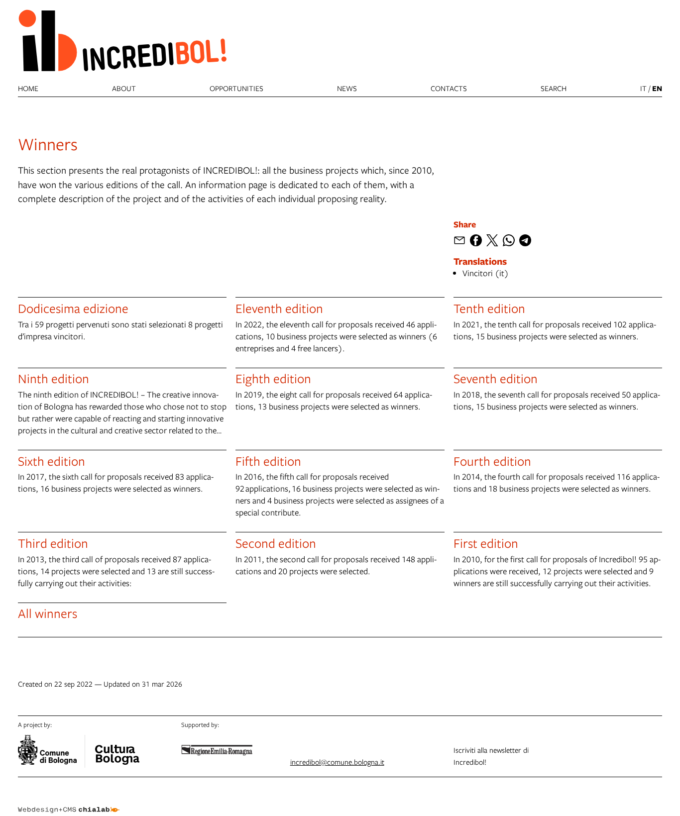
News (347, 88)
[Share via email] (459, 240)
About (124, 88)
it (643, 88)
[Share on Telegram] (525, 240)
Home (28, 88)
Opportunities (236, 88)
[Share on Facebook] (476, 240)
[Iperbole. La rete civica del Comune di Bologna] (51, 751)
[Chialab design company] (68, 801)
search (554, 88)
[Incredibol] (117, 748)
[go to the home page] (122, 40)
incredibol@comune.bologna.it (337, 762)
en (657, 88)
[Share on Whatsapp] (509, 240)
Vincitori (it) (485, 273)
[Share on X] (492, 240)
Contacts (449, 88)
